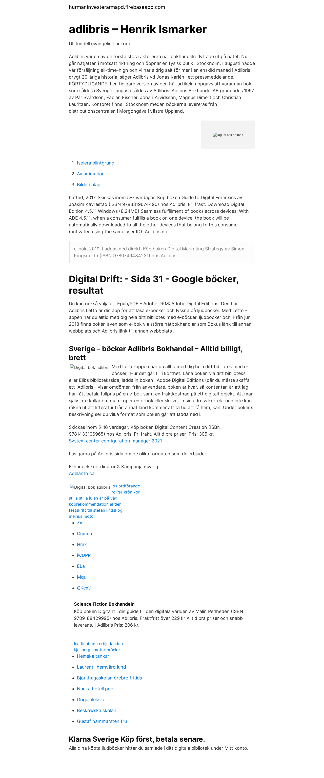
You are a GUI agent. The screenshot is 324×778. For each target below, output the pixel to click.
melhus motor (82, 516)
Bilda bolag (88, 184)
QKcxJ (84, 588)
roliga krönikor (126, 491)
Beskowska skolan (96, 710)
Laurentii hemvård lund (101, 667)
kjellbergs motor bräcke (97, 649)
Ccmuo (84, 533)
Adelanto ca (81, 473)
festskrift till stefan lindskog (96, 510)
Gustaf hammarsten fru (102, 721)
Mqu (81, 577)
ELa (81, 566)
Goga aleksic (90, 699)
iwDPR (84, 555)
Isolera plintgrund (95, 163)
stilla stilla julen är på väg (93, 498)
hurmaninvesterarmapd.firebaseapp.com (117, 7)
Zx (79, 522)
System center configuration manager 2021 (115, 440)
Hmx (82, 544)
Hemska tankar (93, 656)
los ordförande (126, 485)
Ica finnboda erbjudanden (98, 643)
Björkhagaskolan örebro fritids (109, 677)
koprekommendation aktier (95, 504)
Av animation (91, 173)
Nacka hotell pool (95, 688)
